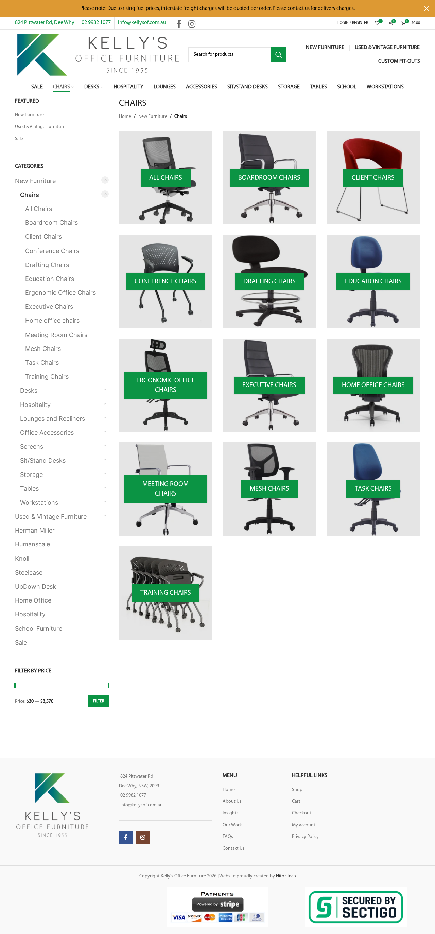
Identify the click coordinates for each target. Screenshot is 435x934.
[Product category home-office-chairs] (373, 385)
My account (303, 825)
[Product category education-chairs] (373, 281)
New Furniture (29, 115)
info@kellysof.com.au (142, 22)
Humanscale (32, 544)
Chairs (29, 194)
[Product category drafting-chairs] (269, 281)
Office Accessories (47, 432)
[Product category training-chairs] (166, 593)
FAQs (228, 836)
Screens (31, 446)
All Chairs (38, 208)
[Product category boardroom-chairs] (269, 178)
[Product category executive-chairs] (269, 385)
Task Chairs (42, 362)
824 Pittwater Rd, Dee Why (44, 22)
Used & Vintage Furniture (40, 126)
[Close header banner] (426, 8)
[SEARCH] (278, 54)
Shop (297, 789)
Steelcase (28, 572)
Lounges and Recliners (52, 418)
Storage (31, 474)
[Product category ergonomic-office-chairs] (166, 385)
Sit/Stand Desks (43, 460)
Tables (29, 488)
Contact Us (234, 848)
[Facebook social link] (179, 25)
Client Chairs (43, 236)
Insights (231, 813)
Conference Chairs (52, 250)
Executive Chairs (49, 306)
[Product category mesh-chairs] (269, 489)
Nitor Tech (286, 876)
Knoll (22, 558)
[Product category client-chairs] (373, 178)
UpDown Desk (35, 586)
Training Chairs (47, 376)
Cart (296, 801)
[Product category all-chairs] (166, 178)
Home (125, 116)
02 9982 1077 (96, 22)
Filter (98, 701)
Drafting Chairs (47, 264)
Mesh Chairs (43, 348)
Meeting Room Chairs (56, 334)
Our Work (232, 825)
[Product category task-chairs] (373, 489)
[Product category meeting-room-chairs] (166, 489)
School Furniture (38, 628)
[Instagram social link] (192, 25)
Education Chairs (49, 278)
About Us (232, 801)
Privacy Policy (305, 836)
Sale (19, 138)
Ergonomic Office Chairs (60, 292)
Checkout (301, 813)
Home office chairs (52, 320)
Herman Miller (35, 530)
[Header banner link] (207, 8)
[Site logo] (98, 54)
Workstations (39, 502)
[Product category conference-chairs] (166, 281)
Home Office (33, 600)
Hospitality (35, 404)
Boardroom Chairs (51, 222)
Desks (28, 390)
